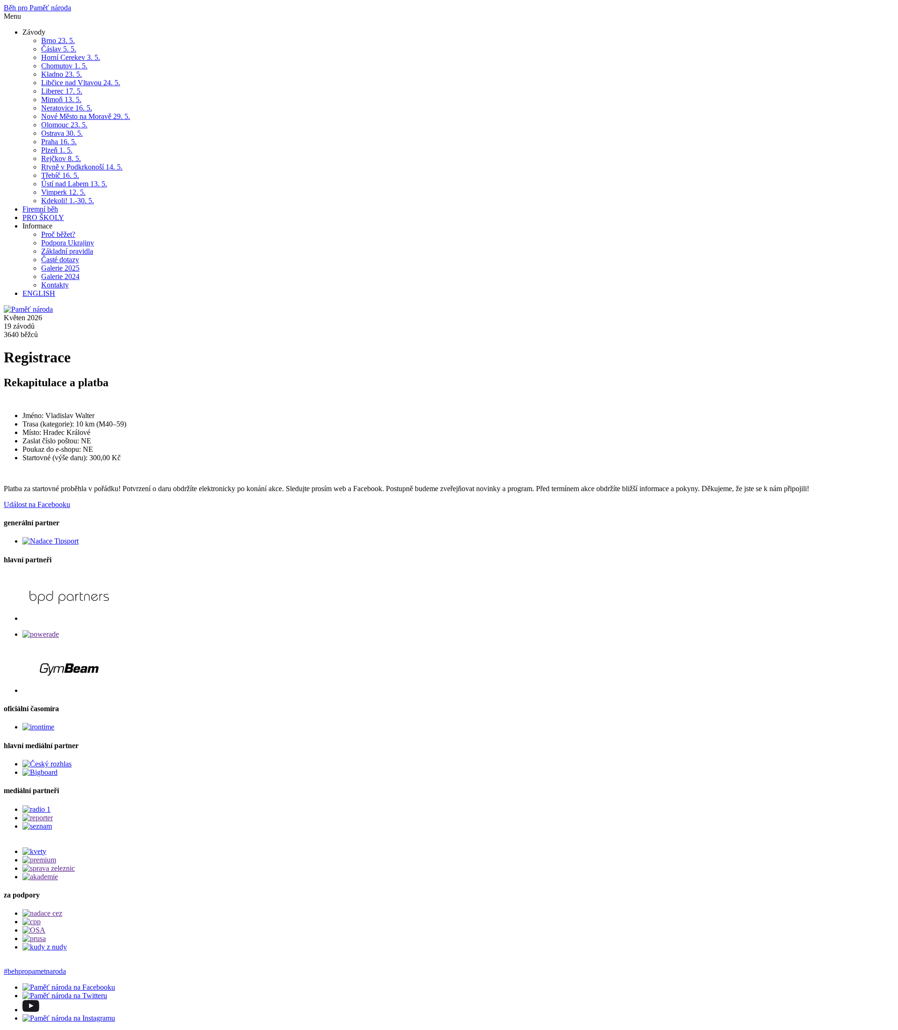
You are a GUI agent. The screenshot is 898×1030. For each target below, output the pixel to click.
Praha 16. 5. (59, 142)
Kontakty (55, 285)
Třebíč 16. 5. (60, 175)
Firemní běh (40, 209)
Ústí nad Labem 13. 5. (74, 184)
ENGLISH (38, 293)
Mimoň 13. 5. (61, 99)
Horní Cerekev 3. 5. (70, 57)
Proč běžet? (58, 234)
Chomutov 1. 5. (64, 66)
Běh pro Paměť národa (37, 8)
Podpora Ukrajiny (67, 243)
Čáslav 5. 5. (58, 49)
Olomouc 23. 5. (64, 125)
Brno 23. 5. (58, 40)
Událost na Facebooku (37, 504)
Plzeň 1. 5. (56, 150)
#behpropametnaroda (35, 971)
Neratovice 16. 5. (66, 108)
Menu (12, 16)
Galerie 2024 (60, 276)
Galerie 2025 (60, 268)
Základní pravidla (67, 251)
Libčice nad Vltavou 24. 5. (80, 83)
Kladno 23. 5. (61, 74)
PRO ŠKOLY (43, 217)
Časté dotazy (60, 260)
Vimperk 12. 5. (63, 192)
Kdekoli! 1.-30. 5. (67, 201)
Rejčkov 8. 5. (61, 158)
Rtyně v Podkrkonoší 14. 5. (82, 167)
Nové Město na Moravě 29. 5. (85, 116)
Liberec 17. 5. (61, 91)
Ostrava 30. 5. (62, 133)
